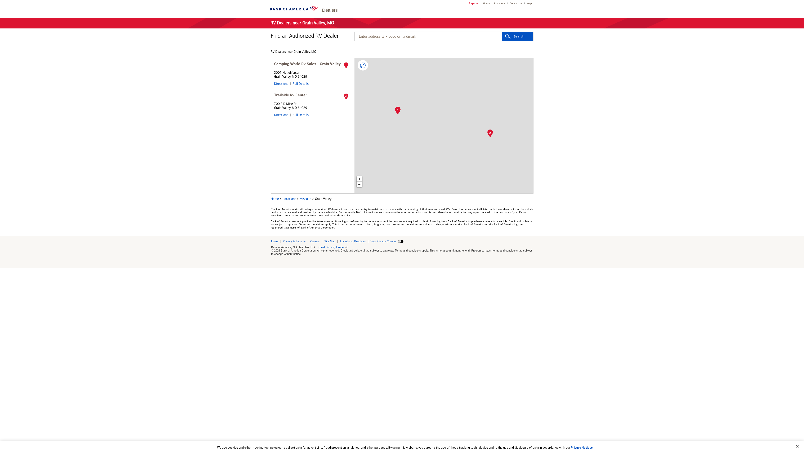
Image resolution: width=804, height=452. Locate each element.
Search (519, 36)
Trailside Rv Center (290, 95)
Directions (281, 84)
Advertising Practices (353, 241)
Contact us (516, 3)
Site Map (329, 241)
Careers (315, 241)
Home (486, 3)
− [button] (359, 184)
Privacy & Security (294, 241)
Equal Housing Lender (331, 247)
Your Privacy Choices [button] (383, 241)
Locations (499, 3)
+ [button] (359, 179)
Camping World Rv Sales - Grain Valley (307, 64)
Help (529, 3)
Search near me (363, 65)
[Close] (797, 446)
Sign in (473, 3)
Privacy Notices (582, 447)
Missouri (306, 199)
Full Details (301, 84)
